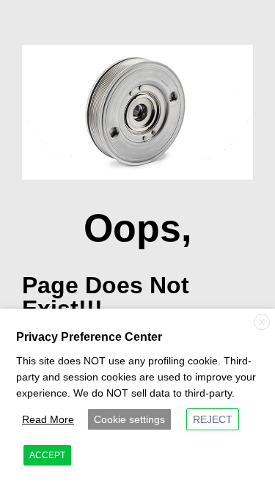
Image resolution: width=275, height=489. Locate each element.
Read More (48, 419)
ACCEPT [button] (47, 455)
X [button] (262, 322)
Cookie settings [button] (129, 419)
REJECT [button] (212, 419)
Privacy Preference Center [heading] (89, 337)
